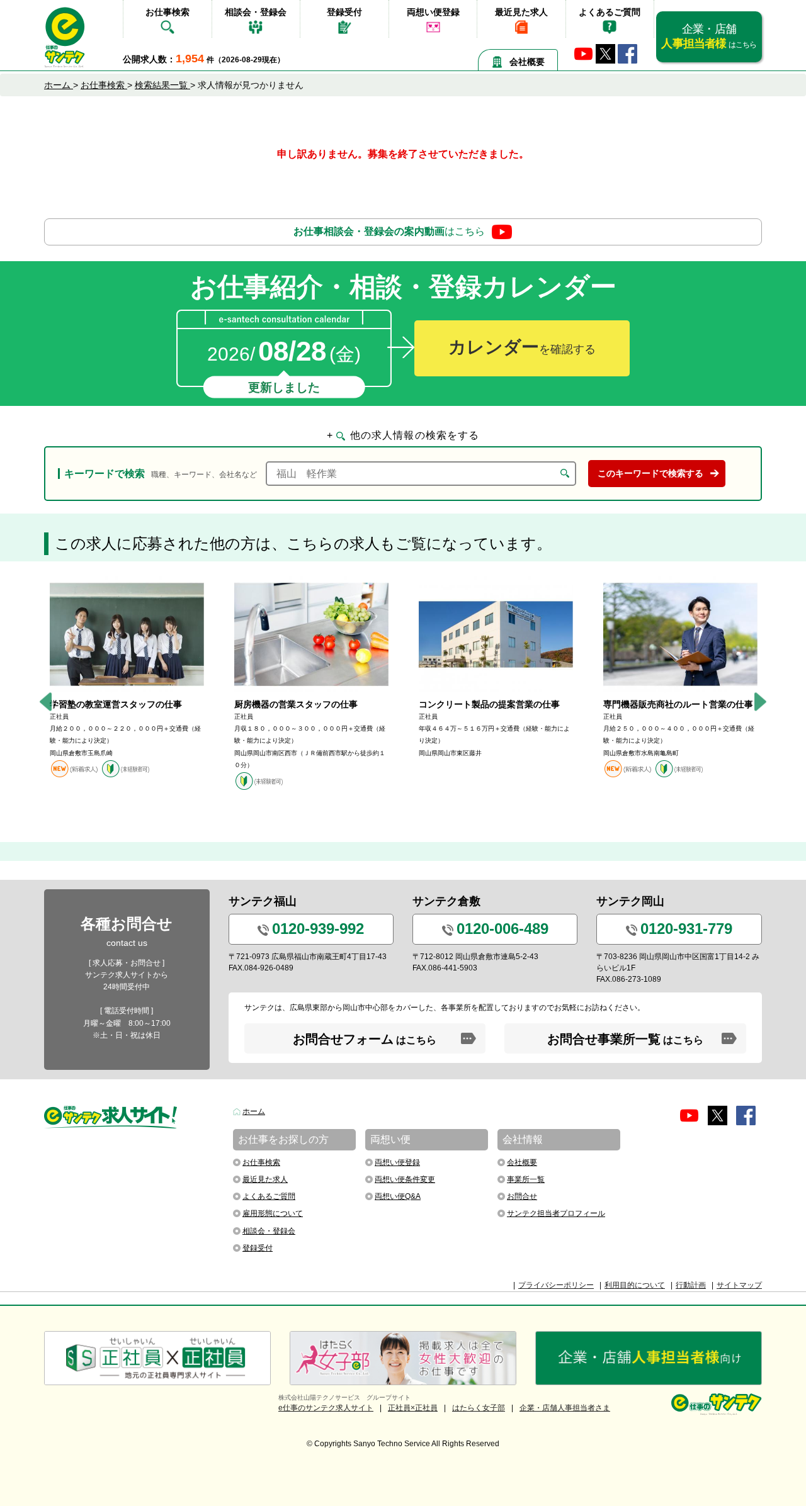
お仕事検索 (167, 12)
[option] (127, 677)
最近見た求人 (521, 12)
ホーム (253, 1111)
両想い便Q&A (398, 1196)
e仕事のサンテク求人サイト (325, 1407)
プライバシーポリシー (556, 1285)
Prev (46, 702)
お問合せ (522, 1196)
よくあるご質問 (609, 12)
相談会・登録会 (256, 12)
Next (760, 702)
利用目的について (634, 1285)
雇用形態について (272, 1213)
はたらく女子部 (478, 1407)
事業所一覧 (526, 1179)
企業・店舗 (708, 36)
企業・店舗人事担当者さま (564, 1407)
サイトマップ (739, 1285)
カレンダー (522, 347)
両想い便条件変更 (405, 1179)
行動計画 (691, 1285)
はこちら (389, 231)
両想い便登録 (433, 12)
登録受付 (344, 12)
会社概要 (527, 62)
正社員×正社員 (413, 1407)
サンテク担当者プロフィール (556, 1213)
